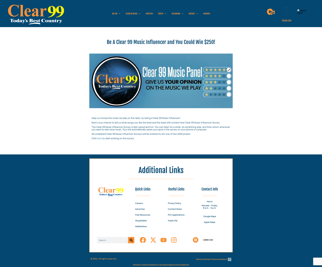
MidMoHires (141, 226)
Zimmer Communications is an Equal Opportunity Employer (161, 264)
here (99, 138)
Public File (172, 220)
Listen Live (286, 20)
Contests (149, 13)
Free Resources (142, 214)
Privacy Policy (174, 203)
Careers (139, 203)
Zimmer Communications (215, 259)
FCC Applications (176, 214)
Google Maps (209, 216)
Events (160, 13)
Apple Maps (209, 222)
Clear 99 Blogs (131, 13)
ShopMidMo (141, 220)
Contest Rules (175, 209)
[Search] (131, 240)
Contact (192, 13)
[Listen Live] (271, 12)
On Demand (176, 13)
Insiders (206, 13)
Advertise (140, 209)
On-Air (114, 13)
